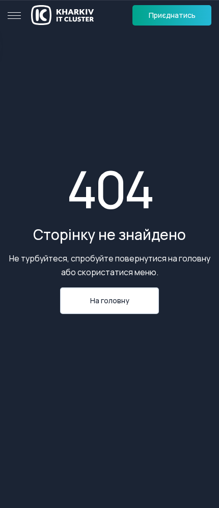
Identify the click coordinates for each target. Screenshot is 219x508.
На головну (109, 300)
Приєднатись (172, 15)
